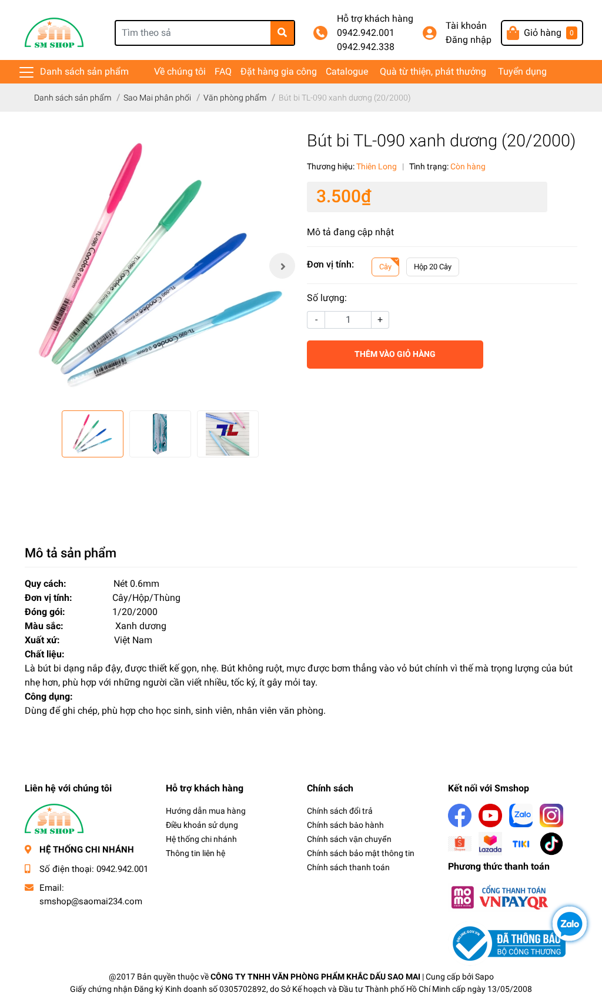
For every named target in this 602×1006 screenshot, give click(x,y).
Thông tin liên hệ (195, 853)
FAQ (223, 71)
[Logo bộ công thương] (507, 942)
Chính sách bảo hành (345, 825)
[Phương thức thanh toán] (499, 896)
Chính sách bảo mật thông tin (360, 853)
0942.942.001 (365, 32)
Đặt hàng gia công (278, 71)
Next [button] (282, 266)
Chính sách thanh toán (348, 867)
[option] (160, 266)
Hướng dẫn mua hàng (206, 811)
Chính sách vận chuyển (349, 839)
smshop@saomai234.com (90, 901)
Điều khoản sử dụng (202, 825)
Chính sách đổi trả (340, 811)
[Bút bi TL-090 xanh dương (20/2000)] (160, 266)
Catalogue (347, 71)
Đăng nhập (468, 39)
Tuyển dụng (522, 71)
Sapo (484, 976)
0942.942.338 (365, 46)
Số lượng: (327, 297)
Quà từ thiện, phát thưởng (433, 71)
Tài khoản (466, 25)
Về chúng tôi (180, 71)
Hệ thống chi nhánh (201, 839)
